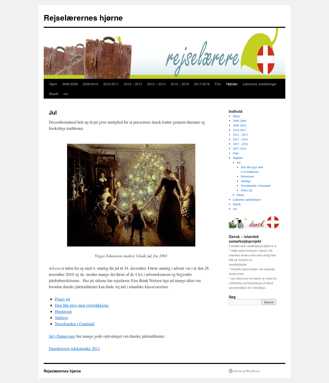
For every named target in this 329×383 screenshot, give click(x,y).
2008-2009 (70, 83)
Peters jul (62, 299)
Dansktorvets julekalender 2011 (74, 348)
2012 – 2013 (133, 83)
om (65, 93)
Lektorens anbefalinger (259, 83)
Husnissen (63, 311)
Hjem (53, 83)
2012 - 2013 (240, 134)
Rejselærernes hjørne (83, 17)
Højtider (231, 83)
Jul (238, 162)
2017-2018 (201, 83)
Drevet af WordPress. (247, 371)
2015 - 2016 (240, 144)
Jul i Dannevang (62, 336)
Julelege (61, 317)
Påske (240, 195)
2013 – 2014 (156, 83)
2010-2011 (111, 83)
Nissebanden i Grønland (74, 323)
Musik (53, 93)
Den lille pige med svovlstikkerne (82, 305)
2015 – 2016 (180, 83)
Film (218, 83)
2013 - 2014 (240, 139)
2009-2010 (90, 83)
